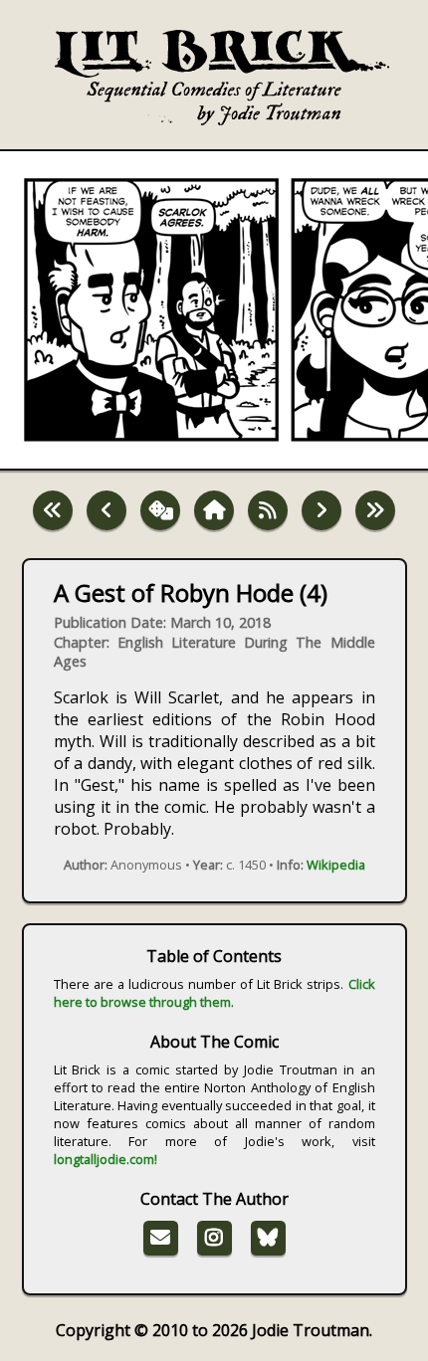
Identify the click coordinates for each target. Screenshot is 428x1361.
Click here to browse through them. (214, 993)
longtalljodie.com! (105, 1159)
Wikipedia (336, 865)
